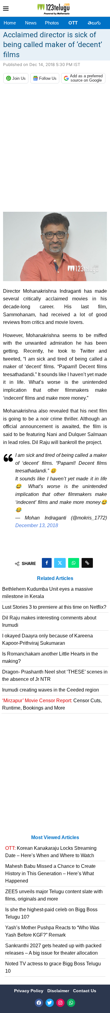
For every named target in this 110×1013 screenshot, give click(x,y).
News (31, 22)
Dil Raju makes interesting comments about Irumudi (49, 621)
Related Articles (55, 578)
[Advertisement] (55, 149)
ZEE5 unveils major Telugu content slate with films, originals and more (54, 895)
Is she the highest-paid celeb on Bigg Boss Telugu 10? (51, 913)
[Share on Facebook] (47, 563)
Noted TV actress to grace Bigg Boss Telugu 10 (53, 967)
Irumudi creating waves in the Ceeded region (50, 689)
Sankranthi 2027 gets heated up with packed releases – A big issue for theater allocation (53, 949)
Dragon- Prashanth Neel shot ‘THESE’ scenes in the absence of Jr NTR (55, 675)
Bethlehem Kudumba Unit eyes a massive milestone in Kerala (47, 592)
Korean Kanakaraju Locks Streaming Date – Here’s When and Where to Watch (51, 852)
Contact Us (84, 990)
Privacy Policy (29, 990)
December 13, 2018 (36, 525)
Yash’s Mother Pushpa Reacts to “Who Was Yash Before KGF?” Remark (52, 931)
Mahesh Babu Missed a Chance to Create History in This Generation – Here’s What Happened (50, 873)
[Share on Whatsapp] (73, 563)
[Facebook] (39, 1003)
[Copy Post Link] (87, 563)
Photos (52, 22)
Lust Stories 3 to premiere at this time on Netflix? (54, 607)
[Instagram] (60, 1003)
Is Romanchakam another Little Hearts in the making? (50, 657)
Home (10, 22)
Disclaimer (58, 990)
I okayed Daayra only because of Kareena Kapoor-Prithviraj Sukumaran (47, 639)
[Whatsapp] (71, 1003)
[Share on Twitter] (60, 563)
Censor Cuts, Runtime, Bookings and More (52, 704)
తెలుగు (94, 22)
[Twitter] (50, 1003)
